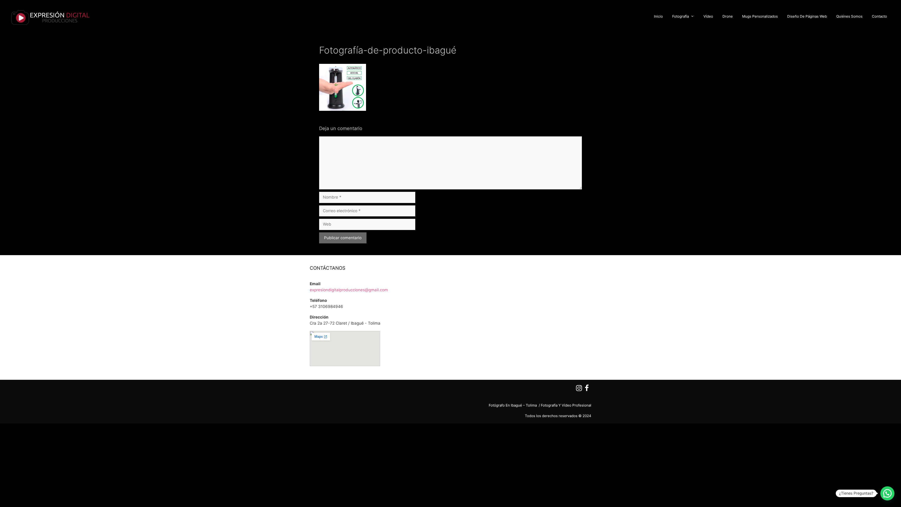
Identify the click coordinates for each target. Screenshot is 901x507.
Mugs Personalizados (760, 16)
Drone (727, 16)
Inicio (658, 16)
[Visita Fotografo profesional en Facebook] (587, 389)
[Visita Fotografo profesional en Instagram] (579, 389)
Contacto (879, 16)
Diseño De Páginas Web (807, 16)
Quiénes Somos (849, 16)
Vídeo (708, 16)
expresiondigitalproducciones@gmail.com (349, 290)
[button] (887, 493)
